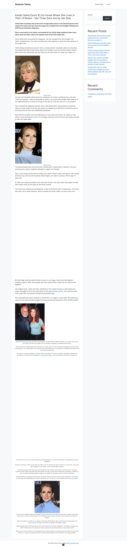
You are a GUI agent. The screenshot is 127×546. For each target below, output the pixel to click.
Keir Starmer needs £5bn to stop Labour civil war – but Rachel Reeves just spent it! (99, 38)
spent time (28, 341)
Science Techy (23, 4)
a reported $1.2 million (46, 355)
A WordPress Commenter (96, 94)
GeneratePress (74, 543)
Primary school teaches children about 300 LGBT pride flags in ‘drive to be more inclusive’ (99, 52)
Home (108, 4)
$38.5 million (58, 291)
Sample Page (99, 4)
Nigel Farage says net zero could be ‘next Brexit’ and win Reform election (99, 45)
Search (90, 15)
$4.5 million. (74, 478)
